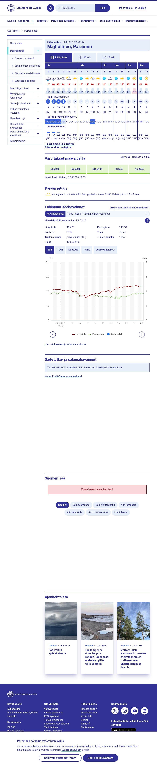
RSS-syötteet (51, 716)
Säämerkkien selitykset (58, 147)
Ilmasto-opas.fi (89, 708)
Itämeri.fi (85, 723)
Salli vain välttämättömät (60, 757)
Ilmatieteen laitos (135, 20)
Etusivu (11, 20)
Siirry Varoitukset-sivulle (135, 156)
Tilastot (41, 20)
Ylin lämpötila (128, 504)
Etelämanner (87, 727)
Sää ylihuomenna (105, 504)
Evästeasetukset (53, 731)
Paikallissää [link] (30, 30)
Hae (102, 7)
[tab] (58, 57)
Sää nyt (62, 504)
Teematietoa (86, 20)
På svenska (126, 7)
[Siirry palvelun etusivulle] (24, 8)
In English (140, 7)
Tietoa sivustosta (53, 720)
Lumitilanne (120, 512)
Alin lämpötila (74, 512)
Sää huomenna (81, 504)
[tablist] (97, 57)
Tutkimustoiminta (110, 20)
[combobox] (77, 8)
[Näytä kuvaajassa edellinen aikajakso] (53, 334)
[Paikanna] (50, 8)
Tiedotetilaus (51, 727)
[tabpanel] (97, 101)
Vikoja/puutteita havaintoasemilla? (130, 207)
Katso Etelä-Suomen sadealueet (63, 376)
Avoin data (86, 716)
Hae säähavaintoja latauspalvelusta (65, 344)
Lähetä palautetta (53, 712)
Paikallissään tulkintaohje (59, 143)
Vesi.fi (84, 720)
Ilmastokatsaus (89, 712)
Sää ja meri (24, 20)
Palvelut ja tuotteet (62, 20)
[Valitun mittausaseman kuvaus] (147, 220)
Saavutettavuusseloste (56, 723)
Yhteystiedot (51, 708)
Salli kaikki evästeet (100, 757)
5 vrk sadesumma (98, 512)
